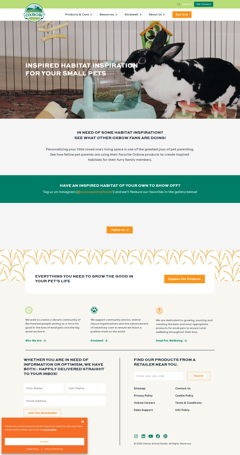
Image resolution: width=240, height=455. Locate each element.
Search (186, 4)
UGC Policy (182, 410)
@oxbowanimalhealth (95, 192)
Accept (44, 441)
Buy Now (182, 14)
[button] (82, 421)
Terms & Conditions (188, 402)
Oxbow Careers (144, 402)
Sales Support (143, 410)
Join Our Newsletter (42, 413)
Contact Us (183, 388)
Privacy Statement (54, 449)
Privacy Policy (143, 395)
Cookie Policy (32, 449)
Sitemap (139, 388)
